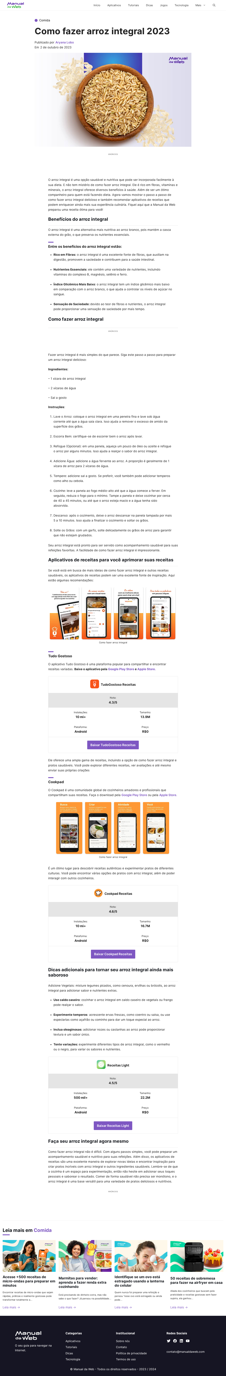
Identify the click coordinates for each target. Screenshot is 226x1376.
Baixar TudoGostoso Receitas (113, 745)
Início (97, 5)
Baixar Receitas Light (113, 1126)
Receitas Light (118, 1065)
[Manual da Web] (15, 5)
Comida (44, 20)
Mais (198, 5)
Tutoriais (133, 5)
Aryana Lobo (64, 42)
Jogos (164, 5)
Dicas (149, 5)
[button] (214, 5)
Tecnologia (181, 5)
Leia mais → (11, 1307)
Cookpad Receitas (118, 893)
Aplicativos (114, 5)
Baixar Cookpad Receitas (113, 954)
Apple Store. (168, 795)
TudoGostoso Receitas (118, 684)
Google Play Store (134, 795)
